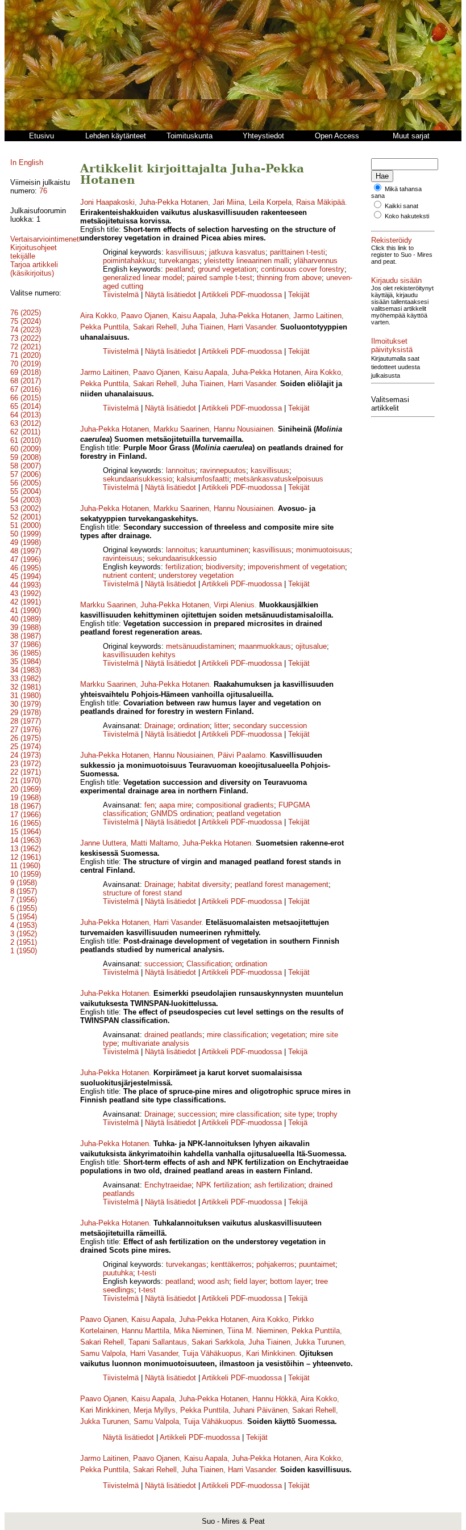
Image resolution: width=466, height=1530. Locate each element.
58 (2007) (25, 466)
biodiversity (224, 567)
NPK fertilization (222, 1185)
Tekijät (299, 294)
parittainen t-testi (297, 252)
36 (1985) (25, 653)
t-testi (147, 1273)
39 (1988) (25, 627)
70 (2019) (25, 364)
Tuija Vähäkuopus (212, 1353)
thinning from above (289, 277)
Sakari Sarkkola (218, 1342)
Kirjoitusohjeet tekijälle (33, 251)
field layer (249, 1281)
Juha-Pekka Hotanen (173, 202)
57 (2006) (25, 474)
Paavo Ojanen (144, 315)
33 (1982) (25, 678)
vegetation (288, 1034)
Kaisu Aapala (193, 315)
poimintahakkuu (129, 260)
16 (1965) (25, 823)
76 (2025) (25, 312)
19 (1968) (25, 797)
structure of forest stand (142, 893)
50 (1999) (25, 534)
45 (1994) (25, 576)
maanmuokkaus (265, 646)
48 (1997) (25, 551)
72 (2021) (25, 347)
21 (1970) (25, 780)
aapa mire (175, 805)
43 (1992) (25, 593)
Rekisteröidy (391, 240)
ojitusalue (311, 646)
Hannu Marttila (145, 1330)
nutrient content (128, 575)
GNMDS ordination (181, 813)
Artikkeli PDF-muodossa (242, 294)
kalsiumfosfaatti (203, 479)
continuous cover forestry (302, 269)
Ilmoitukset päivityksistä (392, 345)
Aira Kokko (98, 315)
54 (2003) (25, 500)
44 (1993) (25, 585)
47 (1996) (25, 559)
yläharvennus (316, 260)
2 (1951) (23, 942)
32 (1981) (25, 687)
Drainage (158, 725)
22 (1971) (25, 772)
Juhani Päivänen (260, 1410)
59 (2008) (25, 457)
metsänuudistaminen (200, 646)
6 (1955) (23, 908)
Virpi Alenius (234, 605)
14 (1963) (25, 840)
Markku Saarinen (181, 429)
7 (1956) (23, 899)
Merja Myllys (155, 1410)
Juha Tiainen (202, 327)
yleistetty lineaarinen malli (246, 260)
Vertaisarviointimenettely (50, 239)
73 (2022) (25, 338)
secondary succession (270, 725)
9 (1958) (23, 882)
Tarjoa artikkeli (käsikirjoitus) (34, 268)
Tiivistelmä (121, 294)
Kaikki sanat (401, 205)
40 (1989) (25, 619)
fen (149, 805)
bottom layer (290, 1281)
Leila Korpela (270, 202)
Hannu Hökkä (274, 1398)
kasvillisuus (185, 252)
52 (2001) (25, 517)
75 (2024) (25, 321)
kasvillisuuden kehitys (139, 654)
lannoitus (180, 470)
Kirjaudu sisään (396, 280)
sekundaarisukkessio (137, 479)
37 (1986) (25, 644)
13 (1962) (25, 848)
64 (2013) (25, 415)
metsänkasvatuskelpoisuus (278, 479)
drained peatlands (173, 1034)
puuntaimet (317, 1264)
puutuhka (118, 1273)
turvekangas (179, 260)
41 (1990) (25, 610)
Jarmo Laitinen (317, 315)
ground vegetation (227, 269)
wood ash (213, 1281)
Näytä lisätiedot (171, 294)
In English (26, 162)
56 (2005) (25, 483)
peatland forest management (281, 884)
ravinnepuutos (223, 470)
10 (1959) (25, 874)
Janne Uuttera (103, 843)
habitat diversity (204, 884)
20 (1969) (25, 789)
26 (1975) (25, 738)
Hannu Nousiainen (243, 429)
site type (298, 1114)
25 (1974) (25, 746)
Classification (208, 964)
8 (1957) (23, 891)
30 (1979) (25, 704)
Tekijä (297, 1051)
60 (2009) (25, 449)
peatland (179, 269)
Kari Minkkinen (270, 1353)
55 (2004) (25, 491)
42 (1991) (25, 602)
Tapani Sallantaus (157, 1342)
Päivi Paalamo (241, 755)
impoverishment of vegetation (296, 567)
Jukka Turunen (319, 1342)
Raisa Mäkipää (320, 202)
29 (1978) (25, 712)
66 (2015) (25, 398)
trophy (327, 1114)
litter (221, 725)
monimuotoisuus (323, 550)
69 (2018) (25, 372)
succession (163, 964)
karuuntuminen (224, 550)
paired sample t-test (219, 277)
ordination (194, 725)
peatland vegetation (249, 813)
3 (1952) (23, 933)
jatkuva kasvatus (237, 252)
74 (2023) (25, 330)
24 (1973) (25, 755)
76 (43, 191)
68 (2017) (25, 381)
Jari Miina (228, 202)
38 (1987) (25, 636)
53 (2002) (25, 508)
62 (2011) (25, 432)
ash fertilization (279, 1185)
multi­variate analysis (155, 1043)
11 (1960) (25, 865)
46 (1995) (25, 568)
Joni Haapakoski (107, 202)
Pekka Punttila (104, 327)
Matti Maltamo (154, 843)
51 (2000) (25, 525)
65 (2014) (25, 406)
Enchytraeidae (168, 1185)
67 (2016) (25, 389)
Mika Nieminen (198, 1330)
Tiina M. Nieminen (257, 1330)
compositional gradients (235, 805)
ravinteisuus (123, 558)
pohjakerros (275, 1264)
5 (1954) (23, 916)
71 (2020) (25, 355)
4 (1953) (23, 925)
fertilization (183, 567)
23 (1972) (25, 763)
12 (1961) (25, 857)
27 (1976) (25, 729)
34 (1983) (25, 670)
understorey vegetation (196, 575)
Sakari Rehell (155, 327)
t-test (147, 1290)
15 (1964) (25, 831)
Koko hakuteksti (407, 216)
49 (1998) (25, 542)
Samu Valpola (103, 1353)
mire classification (237, 1034)
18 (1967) (25, 806)
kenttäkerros (231, 1264)
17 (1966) (25, 814)
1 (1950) (23, 950)
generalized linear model (142, 277)
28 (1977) (25, 721)
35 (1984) (25, 661)
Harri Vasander (252, 327)
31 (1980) (25, 695)
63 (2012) (25, 423)
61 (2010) (25, 440)
